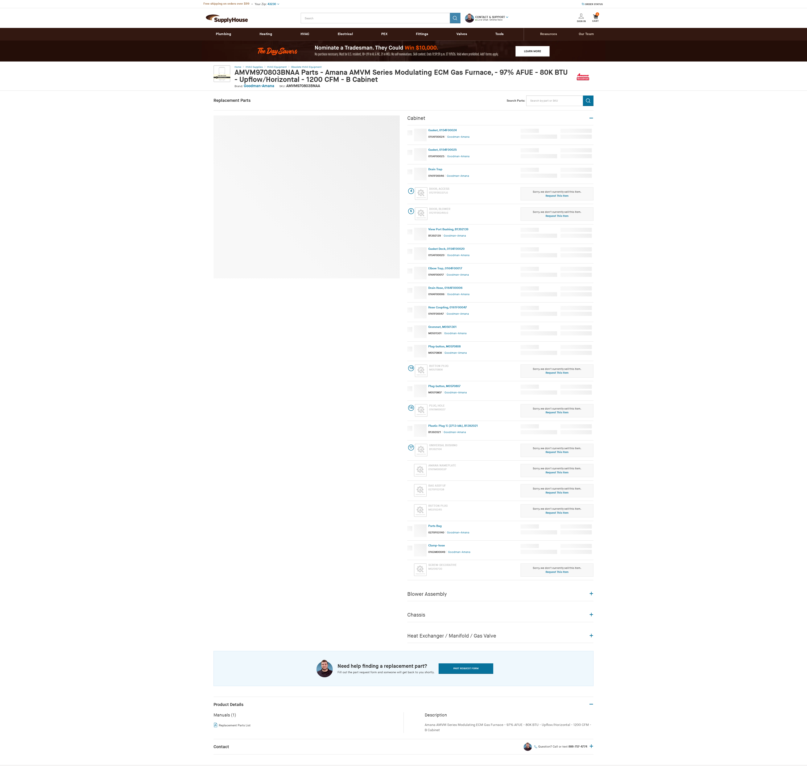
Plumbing (223, 34)
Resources (548, 34)
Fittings (422, 34)
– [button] (591, 704)
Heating (266, 34)
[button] (507, 17)
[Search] (455, 18)
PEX (384, 34)
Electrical (345, 34)
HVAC (305, 34)
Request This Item (557, 196)
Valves (461, 34)
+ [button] (591, 746)
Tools (499, 34)
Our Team (586, 34)
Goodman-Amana (259, 86)
